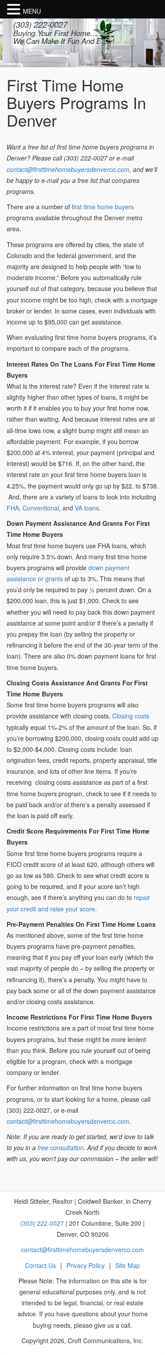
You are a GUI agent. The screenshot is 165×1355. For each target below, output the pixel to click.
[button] (15, 10)
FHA (13, 507)
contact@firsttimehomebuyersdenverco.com (68, 169)
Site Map (127, 1265)
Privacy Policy (85, 1265)
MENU (32, 11)
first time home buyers (103, 206)
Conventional (40, 507)
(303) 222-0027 (40, 24)
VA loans (87, 507)
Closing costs (130, 715)
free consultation (60, 1147)
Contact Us (40, 1265)
